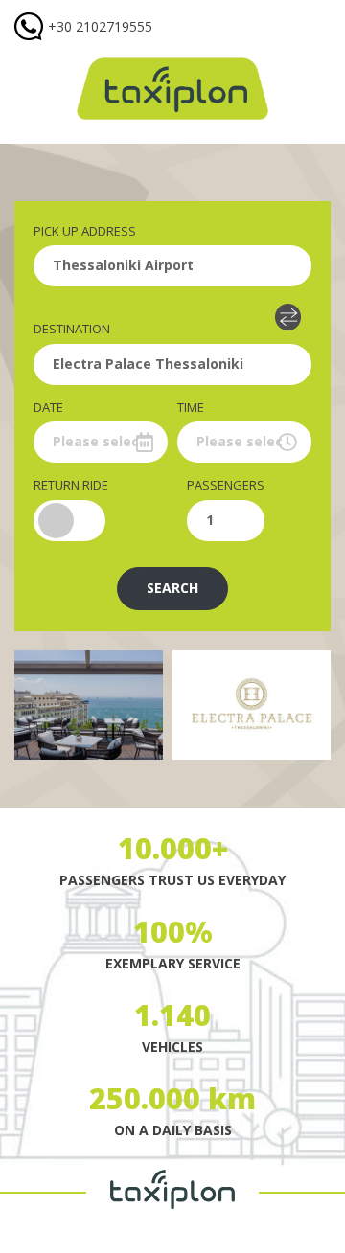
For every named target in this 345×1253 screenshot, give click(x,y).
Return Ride (71, 484)
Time (190, 407)
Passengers (225, 484)
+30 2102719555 (100, 26)
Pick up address (85, 230)
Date (48, 407)
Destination (72, 328)
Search (172, 588)
